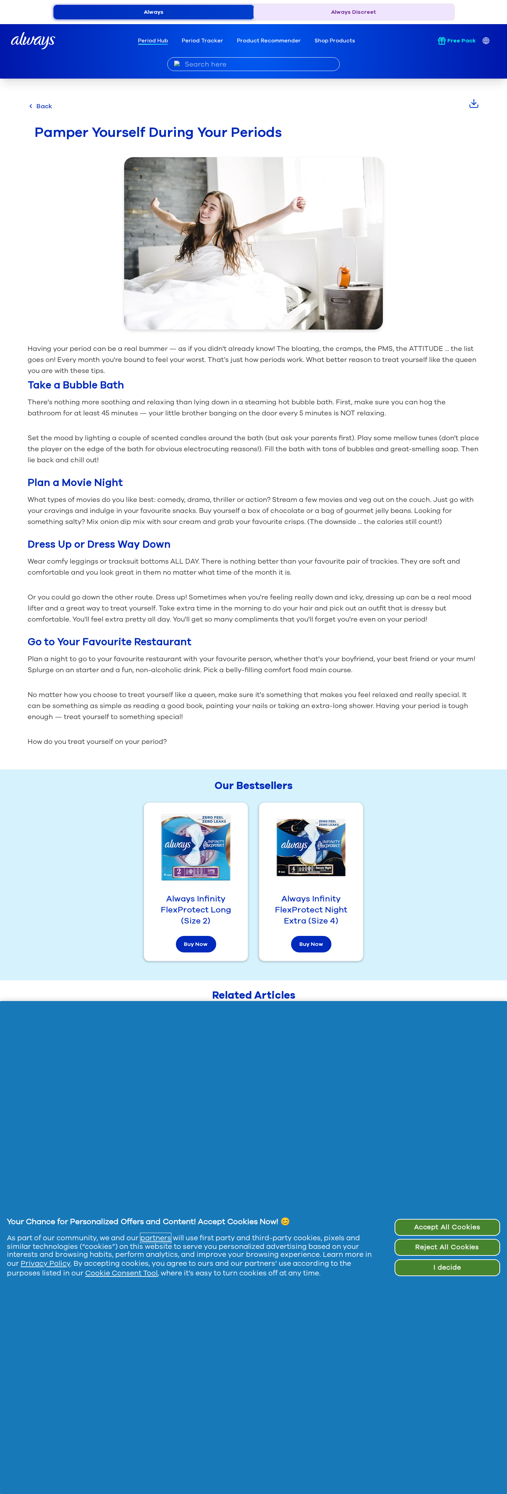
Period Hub (153, 41)
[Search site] (177, 64)
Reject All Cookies (447, 1247)
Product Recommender (269, 41)
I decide (447, 1267)
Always (153, 12)
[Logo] (33, 41)
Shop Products (335, 41)
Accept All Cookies (447, 1227)
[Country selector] (485, 41)
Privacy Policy (45, 1263)
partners (155, 1238)
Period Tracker (202, 41)
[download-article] (473, 103)
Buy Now (196, 944)
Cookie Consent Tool (121, 1273)
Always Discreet (353, 12)
